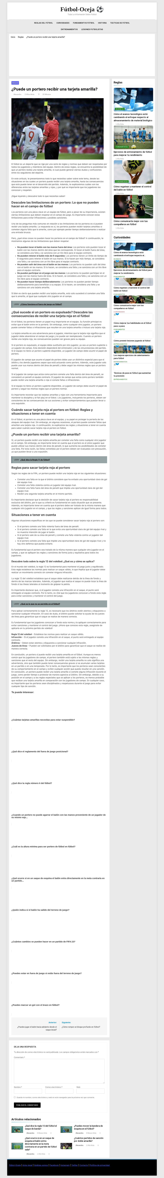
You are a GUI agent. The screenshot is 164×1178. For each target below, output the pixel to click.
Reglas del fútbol (43, 23)
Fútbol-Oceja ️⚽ (82, 9)
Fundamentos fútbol (83, 23)
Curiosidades (62, 23)
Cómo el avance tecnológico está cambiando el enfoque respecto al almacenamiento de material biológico (133, 117)
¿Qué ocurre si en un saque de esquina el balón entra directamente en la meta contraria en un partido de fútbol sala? (41, 1144)
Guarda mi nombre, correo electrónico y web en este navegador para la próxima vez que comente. (56, 1097)
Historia (102, 23)
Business (120, 109)
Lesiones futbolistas (92, 29)
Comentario (19, 1057)
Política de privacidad (100, 1165)
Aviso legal (27, 1165)
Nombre (18, 1087)
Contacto (83, 1165)
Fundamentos (122, 147)
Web (78, 1087)
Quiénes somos (41, 1165)
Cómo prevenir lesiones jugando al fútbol (132, 341)
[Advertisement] (82, 56)
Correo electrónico (53, 1087)
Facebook (54, 1165)
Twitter (74, 1165)
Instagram (65, 1165)
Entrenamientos (69, 29)
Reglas (15, 83)
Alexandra (17, 94)
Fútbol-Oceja (15, 1165)
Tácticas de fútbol (120, 23)
